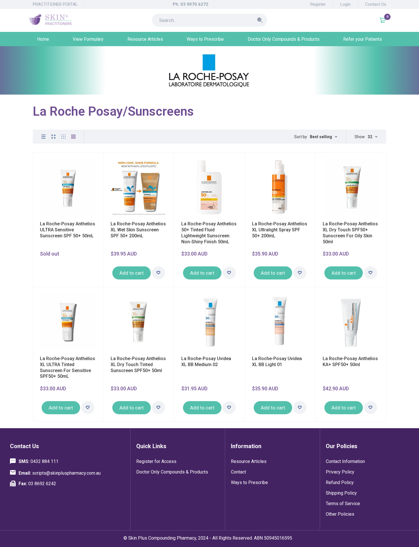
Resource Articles (249, 461)
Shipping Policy (341, 493)
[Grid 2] (53, 136)
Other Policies (340, 514)
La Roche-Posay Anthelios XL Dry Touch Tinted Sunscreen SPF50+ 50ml (138, 364)
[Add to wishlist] (158, 272)
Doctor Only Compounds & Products (172, 472)
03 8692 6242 (37, 483)
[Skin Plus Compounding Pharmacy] (53, 20)
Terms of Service (343, 503)
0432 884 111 (38, 461)
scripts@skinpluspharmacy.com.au (60, 473)
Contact (238, 472)
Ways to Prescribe (249, 482)
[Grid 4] (73, 136)
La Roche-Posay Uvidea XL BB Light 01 (277, 361)
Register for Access (156, 461)
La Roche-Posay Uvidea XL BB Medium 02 (206, 361)
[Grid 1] (43, 136)
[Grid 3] (63, 136)
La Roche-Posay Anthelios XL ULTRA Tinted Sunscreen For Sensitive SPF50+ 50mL (67, 367)
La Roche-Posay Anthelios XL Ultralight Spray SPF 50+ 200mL (279, 229)
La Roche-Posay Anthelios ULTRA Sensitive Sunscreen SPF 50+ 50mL (67, 229)
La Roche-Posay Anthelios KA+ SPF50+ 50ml (350, 361)
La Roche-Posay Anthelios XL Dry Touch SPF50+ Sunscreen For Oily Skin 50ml (350, 232)
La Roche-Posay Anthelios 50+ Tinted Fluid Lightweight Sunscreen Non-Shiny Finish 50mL (209, 232)
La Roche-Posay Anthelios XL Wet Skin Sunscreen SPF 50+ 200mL (138, 229)
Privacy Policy (340, 472)
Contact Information (345, 461)
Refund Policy (340, 482)
